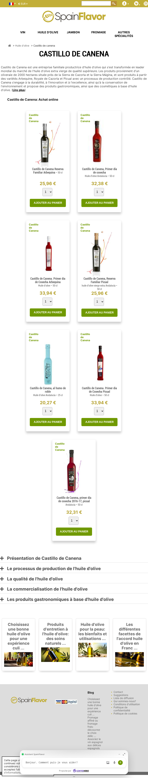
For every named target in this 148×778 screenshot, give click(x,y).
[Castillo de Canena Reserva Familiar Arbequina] (47, 165)
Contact (118, 691)
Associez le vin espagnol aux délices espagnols (95, 743)
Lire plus (19, 90)
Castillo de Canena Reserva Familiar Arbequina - (48, 170)
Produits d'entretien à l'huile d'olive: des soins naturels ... (55, 634)
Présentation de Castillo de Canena (42, 558)
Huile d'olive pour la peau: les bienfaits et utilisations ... (92, 631)
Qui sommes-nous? (125, 701)
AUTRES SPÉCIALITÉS (124, 34)
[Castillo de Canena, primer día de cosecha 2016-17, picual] (74, 494)
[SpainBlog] (146, 3)
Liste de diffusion (124, 698)
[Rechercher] (114, 3)
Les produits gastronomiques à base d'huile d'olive (59, 599)
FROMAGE (98, 32)
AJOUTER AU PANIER (48, 202)
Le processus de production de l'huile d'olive (52, 568)
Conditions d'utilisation (127, 704)
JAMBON (73, 32)
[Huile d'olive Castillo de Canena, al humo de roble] (47, 384)
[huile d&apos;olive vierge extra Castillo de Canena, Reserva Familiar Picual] (99, 275)
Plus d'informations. (19, 771)
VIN (22, 32)
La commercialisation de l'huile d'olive (46, 589)
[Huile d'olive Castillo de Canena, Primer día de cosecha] (99, 165)
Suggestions (121, 695)
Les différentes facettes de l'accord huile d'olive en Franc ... (130, 636)
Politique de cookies (125, 713)
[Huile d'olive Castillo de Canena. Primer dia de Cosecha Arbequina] (47, 275)
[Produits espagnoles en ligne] (74, 20)
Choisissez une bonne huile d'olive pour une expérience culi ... (18, 636)
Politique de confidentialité (122, 709)
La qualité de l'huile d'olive (33, 579)
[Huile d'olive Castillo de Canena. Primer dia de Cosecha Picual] (99, 384)
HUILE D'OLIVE (48, 32)
